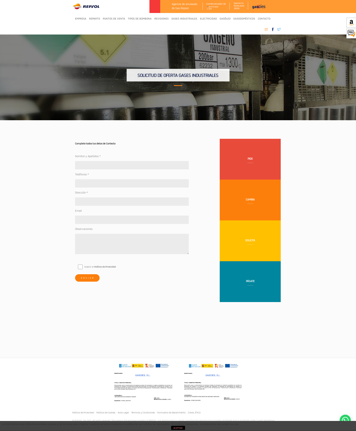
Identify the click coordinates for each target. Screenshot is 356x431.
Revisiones (161, 18)
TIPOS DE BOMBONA (140, 18)
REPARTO (94, 18)
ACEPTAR (178, 428)
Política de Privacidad (105, 266)
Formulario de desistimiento (171, 412)
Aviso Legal (123, 412)
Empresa (80, 18)
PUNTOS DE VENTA (114, 18)
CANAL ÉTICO (194, 412)
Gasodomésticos (244, 18)
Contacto (264, 18)
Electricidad (208, 18)
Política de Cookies (105, 412)
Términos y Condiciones (143, 412)
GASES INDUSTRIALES (184, 18)
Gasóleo (225, 18)
